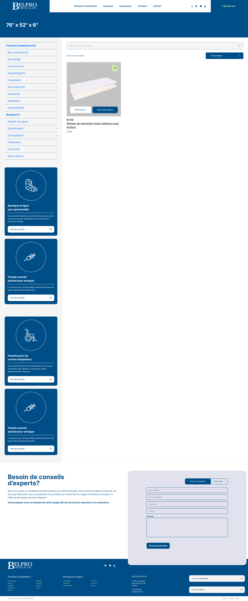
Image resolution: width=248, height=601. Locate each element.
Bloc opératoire (12, 581)
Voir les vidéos (198, 589)
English (225, 598)
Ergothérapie (11, 588)
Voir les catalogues (200, 578)
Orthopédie (39, 581)
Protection (38, 583)
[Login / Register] (205, 6)
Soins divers (39, 585)
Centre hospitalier (198, 481)
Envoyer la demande (158, 546)
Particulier (218, 481)
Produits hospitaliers (85, 6)
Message (149, 516)
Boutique (108, 6)
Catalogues (125, 6)
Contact (157, 6)
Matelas (10, 590)
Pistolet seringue (67, 585)
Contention (11, 585)
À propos (142, 6)
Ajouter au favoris (115, 68)
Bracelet (10, 583)
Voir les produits (17, 229)
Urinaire (38, 588)
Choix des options (105, 110)
